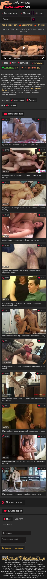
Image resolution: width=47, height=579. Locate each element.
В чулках (12, 105)
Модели (26, 13)
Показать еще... (15, 502)
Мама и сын (19, 100)
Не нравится (29, 68)
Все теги (42, 559)
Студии (39, 13)
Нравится (9, 67)
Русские (32, 100)
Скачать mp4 (38, 63)
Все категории (10, 13)
